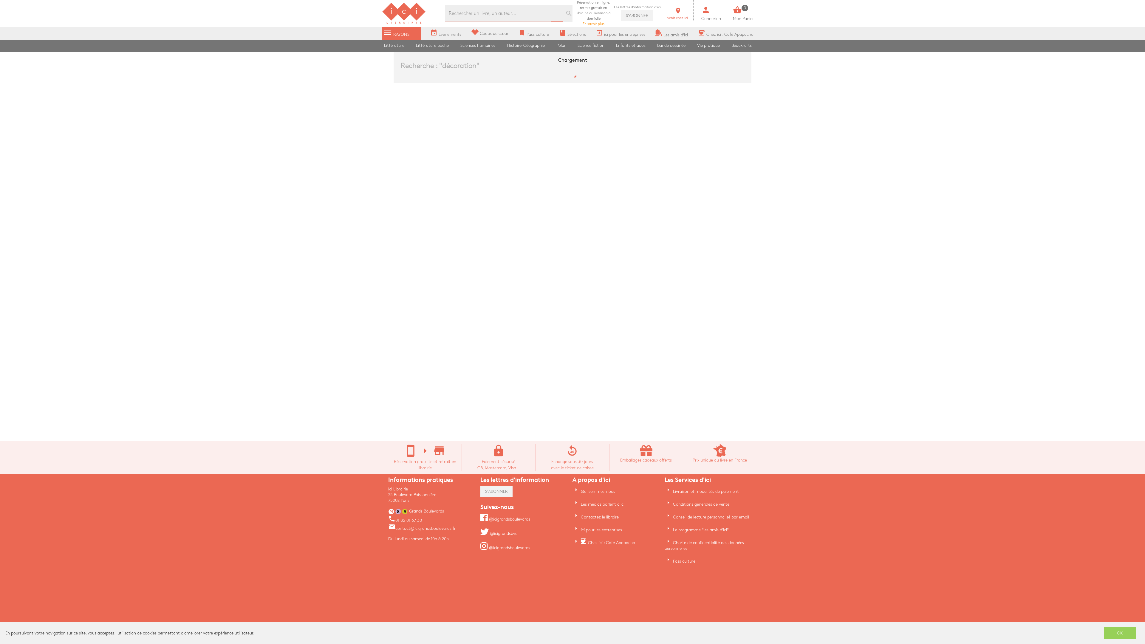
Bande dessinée (671, 45)
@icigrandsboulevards (509, 519)
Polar (561, 45)
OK (1120, 633)
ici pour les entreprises (601, 530)
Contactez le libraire (600, 517)
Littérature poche (432, 45)
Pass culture (684, 561)
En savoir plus (593, 13)
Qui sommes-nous (598, 491)
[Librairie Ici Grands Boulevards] (404, 23)
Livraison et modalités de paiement (706, 491)
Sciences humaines (477, 45)
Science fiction (591, 45)
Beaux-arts (741, 45)
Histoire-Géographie (526, 45)
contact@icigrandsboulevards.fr (422, 528)
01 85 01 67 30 (405, 520)
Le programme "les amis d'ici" (701, 530)
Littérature (394, 45)
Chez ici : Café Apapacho (611, 543)
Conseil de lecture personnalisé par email (711, 517)
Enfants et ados (631, 45)
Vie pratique (708, 45)
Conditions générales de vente (701, 504)
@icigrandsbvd (503, 533)
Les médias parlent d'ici (602, 504)
